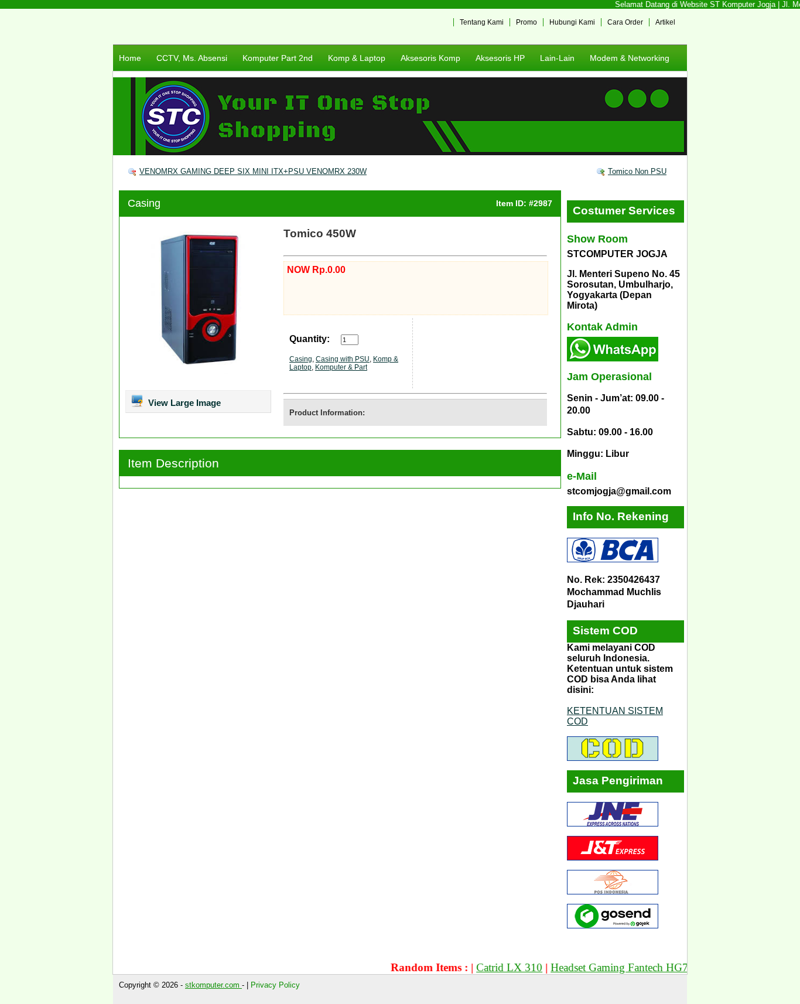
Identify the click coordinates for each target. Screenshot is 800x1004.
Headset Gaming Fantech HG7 (603, 967)
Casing (144, 203)
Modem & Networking (629, 58)
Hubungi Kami (572, 22)
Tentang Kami (482, 22)
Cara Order (625, 22)
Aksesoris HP (500, 58)
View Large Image (183, 403)
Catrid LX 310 (493, 967)
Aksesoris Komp (430, 58)
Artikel (665, 22)
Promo (526, 22)
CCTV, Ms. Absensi (191, 58)
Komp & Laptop (356, 58)
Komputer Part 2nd (277, 58)
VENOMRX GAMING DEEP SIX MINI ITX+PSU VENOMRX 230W (253, 171)
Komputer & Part (341, 367)
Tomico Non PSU (637, 171)
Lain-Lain (557, 58)
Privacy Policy (275, 985)
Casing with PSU (343, 359)
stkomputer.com (213, 985)
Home (130, 58)
